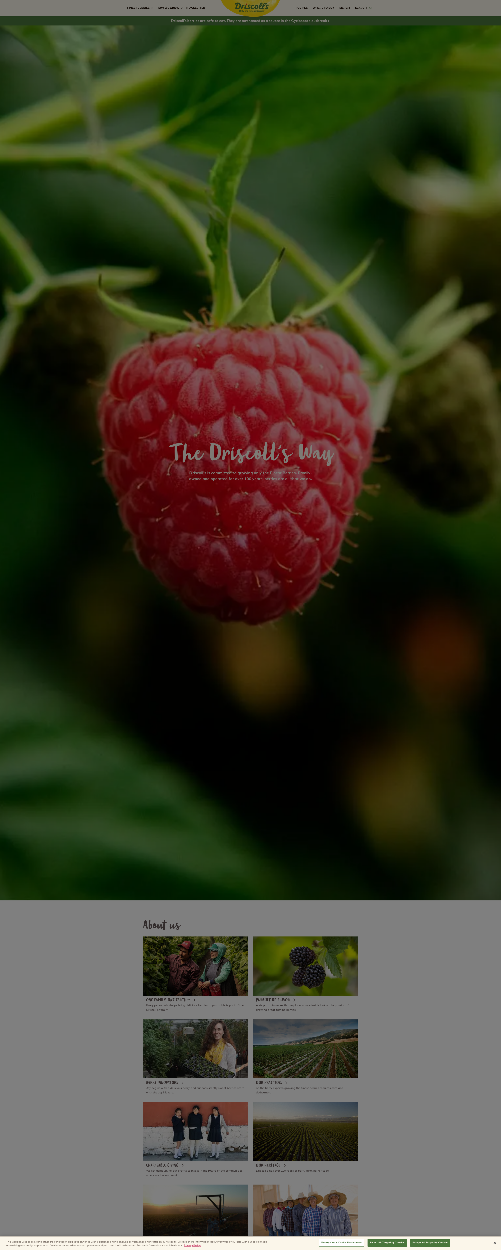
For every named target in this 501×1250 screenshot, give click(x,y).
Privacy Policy (192, 1246)
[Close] (494, 1242)
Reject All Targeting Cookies (387, 1242)
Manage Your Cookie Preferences (341, 1242)
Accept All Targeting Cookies (430, 1242)
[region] (250, 1243)
